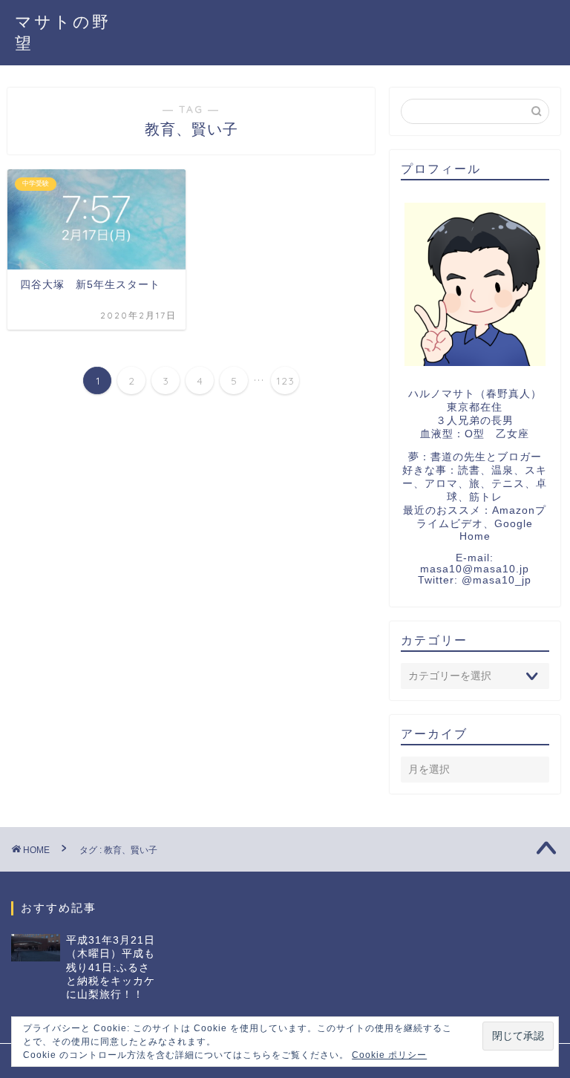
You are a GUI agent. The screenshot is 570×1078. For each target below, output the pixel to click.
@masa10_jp (496, 580)
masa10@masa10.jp (474, 569)
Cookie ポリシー (389, 1055)
